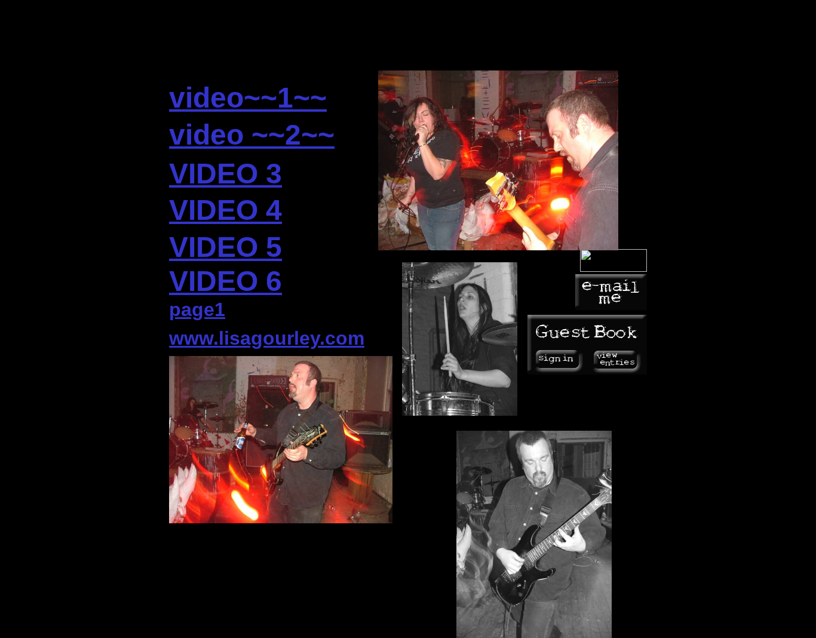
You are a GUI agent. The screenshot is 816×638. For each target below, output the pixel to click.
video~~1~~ (248, 98)
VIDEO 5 (225, 247)
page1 (197, 309)
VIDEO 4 (225, 210)
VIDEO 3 (225, 173)
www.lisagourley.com (266, 338)
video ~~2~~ (252, 135)
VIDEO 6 (225, 281)
